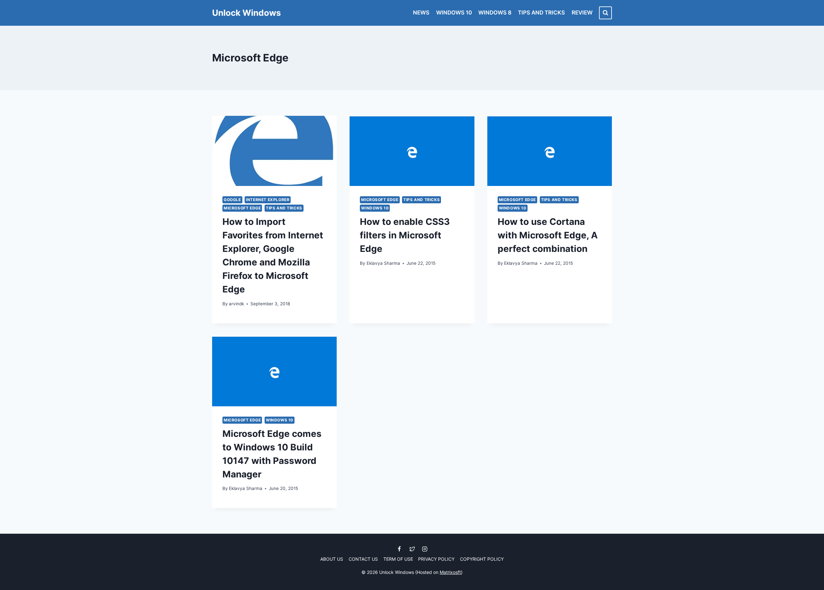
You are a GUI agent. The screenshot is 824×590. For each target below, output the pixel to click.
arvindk (236, 303)
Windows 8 (494, 12)
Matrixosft (450, 572)
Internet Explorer (267, 199)
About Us (331, 559)
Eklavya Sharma (383, 263)
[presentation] (274, 151)
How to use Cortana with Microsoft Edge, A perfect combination (548, 235)
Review (582, 12)
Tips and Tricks (541, 12)
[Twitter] (412, 548)
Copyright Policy (482, 559)
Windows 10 (454, 12)
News (421, 12)
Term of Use (398, 559)
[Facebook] (399, 548)
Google (232, 199)
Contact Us (363, 559)
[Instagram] (424, 548)
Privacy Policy (436, 559)
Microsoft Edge (242, 208)
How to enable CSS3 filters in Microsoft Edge (405, 235)
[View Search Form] (605, 12)
